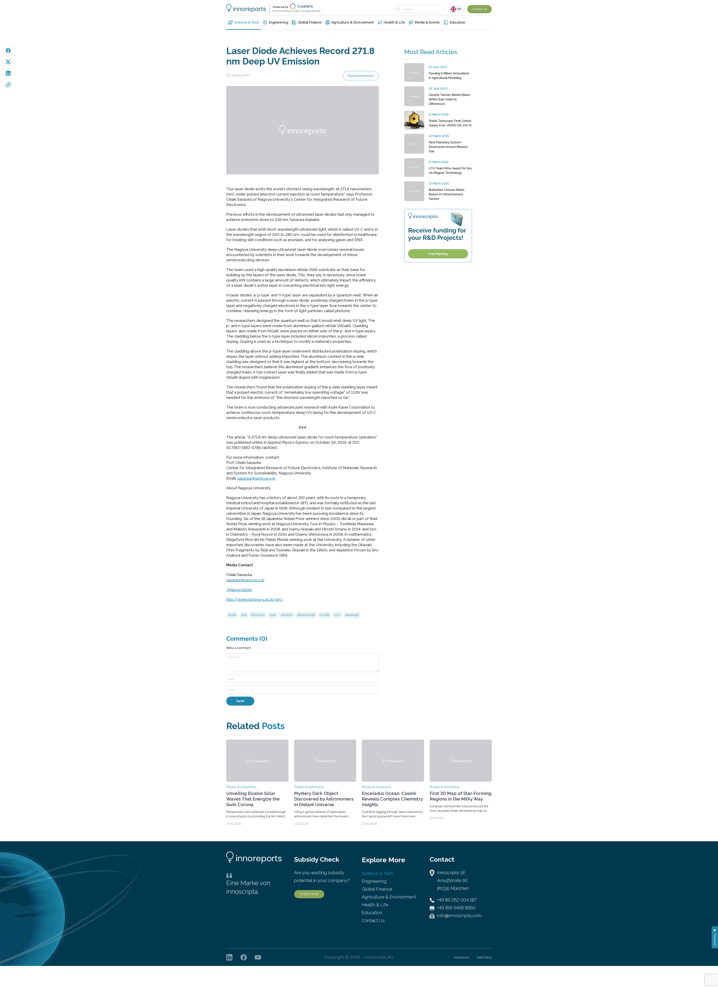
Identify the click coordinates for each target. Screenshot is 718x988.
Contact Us (479, 9)
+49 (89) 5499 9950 (456, 907)
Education (372, 912)
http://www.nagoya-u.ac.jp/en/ (254, 599)
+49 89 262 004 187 (456, 900)
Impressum (461, 957)
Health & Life (375, 904)
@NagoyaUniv (239, 589)
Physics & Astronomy (361, 75)
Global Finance (377, 889)
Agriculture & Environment (389, 897)
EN (458, 8)
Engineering (374, 881)
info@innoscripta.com (459, 915)
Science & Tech (377, 873)
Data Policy (484, 957)
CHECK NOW (309, 894)
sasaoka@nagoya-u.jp (256, 478)
